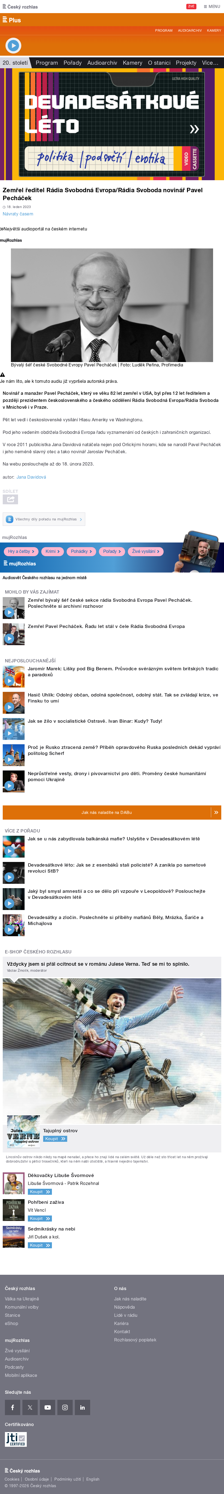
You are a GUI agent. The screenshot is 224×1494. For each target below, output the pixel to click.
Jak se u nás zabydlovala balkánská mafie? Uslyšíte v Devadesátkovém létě (114, 838)
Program (163, 30)
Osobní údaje (37, 1479)
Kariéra (121, 1323)
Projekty (186, 63)
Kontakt (122, 1331)
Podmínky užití (67, 1479)
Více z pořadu (22, 831)
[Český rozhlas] (20, 6)
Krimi (50, 551)
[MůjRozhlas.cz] (11, 241)
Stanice (12, 1315)
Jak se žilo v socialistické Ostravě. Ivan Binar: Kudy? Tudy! (95, 721)
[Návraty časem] (112, 124)
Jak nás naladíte (130, 1299)
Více (210, 63)
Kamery (214, 30)
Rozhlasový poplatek (135, 1339)
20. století (15, 63)
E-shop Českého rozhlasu (38, 951)
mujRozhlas (14, 537)
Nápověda (124, 1307)
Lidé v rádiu (126, 1315)
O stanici (159, 63)
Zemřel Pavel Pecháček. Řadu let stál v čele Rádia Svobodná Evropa (106, 626)
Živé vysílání (143, 551)
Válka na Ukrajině (22, 1299)
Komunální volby (22, 1307)
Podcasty (14, 1367)
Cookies (12, 1479)
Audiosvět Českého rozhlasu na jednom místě (45, 578)
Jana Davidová (31, 477)
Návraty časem (18, 214)
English (92, 1479)
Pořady (73, 63)
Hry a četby (19, 551)
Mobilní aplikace (21, 1375)
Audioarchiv (190, 30)
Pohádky (79, 551)
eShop (11, 1323)
